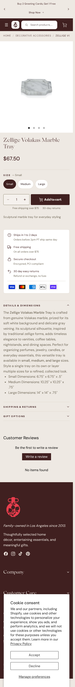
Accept (34, 655)
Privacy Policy (21, 644)
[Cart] (64, 24)
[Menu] (6, 25)
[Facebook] (5, 553)
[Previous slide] (4, 9)
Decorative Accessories (33, 35)
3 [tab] (38, 128)
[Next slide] (68, 9)
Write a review (37, 456)
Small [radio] (9, 184)
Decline (34, 666)
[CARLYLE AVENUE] (15, 25)
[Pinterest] (27, 553)
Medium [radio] (26, 184)
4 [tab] (43, 128)
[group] (36, 87)
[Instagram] (13, 553)
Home (7, 35)
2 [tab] (33, 128)
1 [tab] (28, 128)
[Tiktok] (20, 553)
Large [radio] (41, 184)
